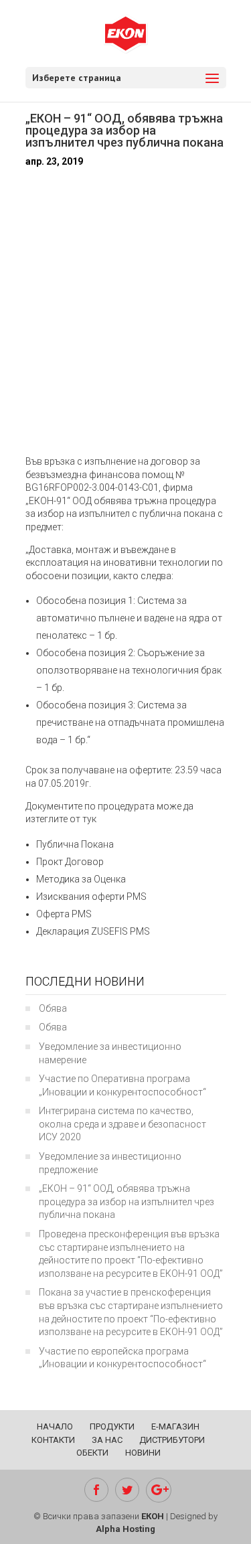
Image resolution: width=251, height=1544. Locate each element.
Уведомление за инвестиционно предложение (110, 1163)
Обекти (92, 1453)
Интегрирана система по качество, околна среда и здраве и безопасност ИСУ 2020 (122, 1123)
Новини (143, 1453)
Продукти (112, 1426)
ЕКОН (152, 1516)
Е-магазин (175, 1426)
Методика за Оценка (81, 879)
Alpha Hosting (125, 1529)
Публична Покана (75, 844)
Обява (53, 1008)
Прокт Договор (70, 861)
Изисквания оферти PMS (91, 896)
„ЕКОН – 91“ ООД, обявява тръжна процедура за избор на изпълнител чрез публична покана (126, 1201)
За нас (107, 1440)
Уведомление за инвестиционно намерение (110, 1053)
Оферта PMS (64, 914)
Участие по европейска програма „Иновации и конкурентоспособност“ (122, 1358)
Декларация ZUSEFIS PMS (93, 931)
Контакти (53, 1440)
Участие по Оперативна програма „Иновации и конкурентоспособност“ (122, 1085)
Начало (55, 1426)
